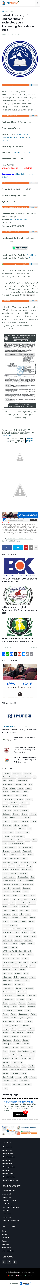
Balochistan (7, 137)
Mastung (24, 966)
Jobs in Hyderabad (8, 1167)
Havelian (13, 873)
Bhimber (33, 814)
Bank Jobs (25, 803)
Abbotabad (6, 773)
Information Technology (10, 884)
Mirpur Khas (7, 977)
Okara (5, 1003)
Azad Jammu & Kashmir (19, 792)
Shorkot (5, 1047)
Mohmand (24, 977)
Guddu (16, 862)
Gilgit (4, 858)
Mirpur (26, 973)
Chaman (14, 821)
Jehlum (25, 895)
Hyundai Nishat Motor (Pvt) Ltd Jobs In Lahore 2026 (19, 731)
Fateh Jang (13, 855)
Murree (26, 981)
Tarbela (31, 1066)
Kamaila (5, 906)
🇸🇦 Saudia (28, 1276)
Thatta (24, 1073)
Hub (32, 877)
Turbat (19, 1077)
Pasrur (15, 1007)
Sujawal (5, 1055)
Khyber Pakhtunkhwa (10, 925)
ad (34, 777)
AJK (30, 784)
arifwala (12, 788)
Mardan (17, 541)
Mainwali (21, 955)
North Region (31, 995)
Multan (33, 977)
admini (11, 780)
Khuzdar (23, 921)
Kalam (5, 903)
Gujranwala (24, 862)
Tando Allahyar (17, 1062)
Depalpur (6, 836)
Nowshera (20, 999)
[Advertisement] (20, 521)
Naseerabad (29, 988)
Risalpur (5, 1029)
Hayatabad (23, 873)
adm (4, 780)
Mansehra (6, 966)
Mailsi (13, 955)
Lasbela (14, 944)
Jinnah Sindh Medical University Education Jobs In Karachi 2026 (17, 640)
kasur (15, 914)
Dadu (11, 832)
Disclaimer (5, 1241)
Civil (29, 829)
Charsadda (24, 821)
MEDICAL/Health (19, 969)
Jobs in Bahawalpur (8, 1177)
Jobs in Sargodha (8, 1173)
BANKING (6, 806)
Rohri (13, 1029)
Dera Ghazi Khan (17, 836)
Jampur (25, 892)
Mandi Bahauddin (8, 962)
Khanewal (15, 918)
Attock (28, 788)
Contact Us (5, 1237)
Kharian (5, 921)
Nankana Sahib (8, 988)
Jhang (33, 895)
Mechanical (6, 969)
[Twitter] (18, 547)
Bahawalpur (19, 799)
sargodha (15, 1036)
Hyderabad (29, 881)
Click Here (29, 438)
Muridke (17, 981)
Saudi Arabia (25, 1036)
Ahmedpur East (21, 784)
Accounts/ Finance (9, 777)
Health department (9, 877)
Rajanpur (28, 1021)
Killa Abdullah (28, 929)
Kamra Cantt (24, 906)
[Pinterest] (26, 547)
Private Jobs (23, 1014)
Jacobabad (26, 888)
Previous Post (7, 647)
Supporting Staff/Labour (10, 1058)
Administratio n (22, 780)
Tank (23, 1066)
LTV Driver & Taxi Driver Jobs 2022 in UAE (17, 951)
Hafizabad (20, 866)
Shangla (25, 1040)
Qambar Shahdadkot (9, 1018)
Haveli (5, 873)
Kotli (4, 936)
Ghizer (23, 855)
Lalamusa (18, 940)
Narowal (18, 988)
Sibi (30, 1047)
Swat (30, 1058)
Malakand (6, 958)
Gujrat (34, 862)
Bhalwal (24, 814)
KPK (32, 134)
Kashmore (6, 914)
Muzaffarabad (7, 984)
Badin (17, 795)
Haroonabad (15, 869)
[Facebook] (7, 547)
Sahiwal (31, 1029)
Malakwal (16, 958)
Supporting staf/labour (27, 1055)
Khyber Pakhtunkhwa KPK (11, 929)
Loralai (5, 947)
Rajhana (5, 1025)
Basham (24, 810)
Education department (25, 539)
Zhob (4, 1088)
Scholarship (7, 1040)
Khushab (14, 921)
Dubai (34, 840)
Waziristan (27, 1084)
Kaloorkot (32, 903)
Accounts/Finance (24, 777)
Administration (12, 11)
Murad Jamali (7, 981)
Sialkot (23, 1047)
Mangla (33, 962)
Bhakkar (16, 814)
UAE (25, 1077)
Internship (6, 888)
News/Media (20, 995)
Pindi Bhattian (7, 1010)
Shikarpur (26, 1044)
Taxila (5, 1070)
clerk (4, 832)
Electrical (6, 851)
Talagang (6, 1062)
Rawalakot (15, 1025)
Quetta (29, 1018)
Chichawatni (7, 825)
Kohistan (25, 932)
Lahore (34, 936)
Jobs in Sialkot (7, 1163)
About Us (5, 1234)
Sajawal (5, 1032)
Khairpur (5, 918)
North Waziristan (8, 999)
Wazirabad (16, 1084)
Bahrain (28, 799)
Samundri (30, 1032)
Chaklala (26, 818)
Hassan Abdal (26, 869)
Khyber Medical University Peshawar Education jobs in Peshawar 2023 (24, 750)
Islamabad (16, 888)
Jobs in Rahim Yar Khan (10, 1180)
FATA (5, 855)
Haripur (5, 869)
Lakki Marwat (7, 940)
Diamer (20, 840)
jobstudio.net (6, 435)
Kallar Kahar (21, 903)
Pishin (27, 1010)
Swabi (24, 1058)
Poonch (13, 1014)
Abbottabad (17, 773)
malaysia (25, 958)
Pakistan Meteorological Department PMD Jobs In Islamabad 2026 (20, 610)
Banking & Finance (19, 806)
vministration (24, 1081)
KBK (21, 914)
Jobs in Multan (7, 1160)
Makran (29, 955)
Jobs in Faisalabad (8, 1157)
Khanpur (24, 918)
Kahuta (33, 899)
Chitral (14, 829)
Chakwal (6, 821)
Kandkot (5, 910)
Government (16, 152)
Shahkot (16, 1040)
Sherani (17, 1044)
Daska (27, 832)
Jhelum (5, 899)
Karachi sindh (24, 910)
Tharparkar (14, 1073)
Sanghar (5, 1036)
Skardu (12, 1051)
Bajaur (5, 803)
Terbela (5, 1073)
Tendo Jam (30, 1070)
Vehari (15, 1081)
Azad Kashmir (20, 137)
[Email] (31, 547)
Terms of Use (6, 1244)
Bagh (24, 795)
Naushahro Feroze (9, 992)
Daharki (18, 832)
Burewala (13, 818)
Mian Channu (7, 973)
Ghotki (30, 855)
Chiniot (16, 825)
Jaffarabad (16, 892)
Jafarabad (6, 892)
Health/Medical (23, 877)
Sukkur (14, 1055)
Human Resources (9, 881)
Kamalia (14, 906)
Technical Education (16, 1070)
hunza (20, 881)
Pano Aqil (6, 1007)
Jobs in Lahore (7, 1147)
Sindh (25, 134)
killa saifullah (7, 932)
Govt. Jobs (5, 541)
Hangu (29, 866)
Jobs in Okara (6, 1170)
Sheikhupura (7, 1044)
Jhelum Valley (15, 899)
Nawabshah (22, 992)
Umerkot (33, 1077)
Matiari (32, 966)
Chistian (5, 829)
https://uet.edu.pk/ (18, 220)
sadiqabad (22, 1029)
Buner (5, 818)
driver (27, 840)
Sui (34, 1051)
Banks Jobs (7, 810)
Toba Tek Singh (8, 1077)
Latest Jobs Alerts (8, 1251)
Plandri (5, 1014)
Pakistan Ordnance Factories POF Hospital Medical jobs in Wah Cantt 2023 (25, 760)
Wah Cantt (6, 1084)
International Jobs (27, 884)
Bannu (16, 810)
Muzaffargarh (19, 984)
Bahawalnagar (7, 799)
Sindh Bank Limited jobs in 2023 (24, 739)
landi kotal (28, 940)
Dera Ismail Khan (8, 840)
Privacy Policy (6, 1247)
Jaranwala (16, 895)
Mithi (15, 977)
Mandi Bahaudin (23, 962)
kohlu (33, 932)
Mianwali (18, 973)
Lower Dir (14, 947)
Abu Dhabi (27, 773)
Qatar (21, 1018)
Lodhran (30, 944)
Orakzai (12, 1003)
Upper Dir (6, 1081)
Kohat (17, 932)
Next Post (34, 647)
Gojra (24, 858)
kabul (25, 899)
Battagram (6, 814)
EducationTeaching (25, 847)
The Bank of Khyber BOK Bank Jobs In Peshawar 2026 (19, 580)
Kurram (18, 936)
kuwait (26, 936)
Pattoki (22, 1007)
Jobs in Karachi (7, 1150)
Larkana (5, 944)
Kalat (12, 903)
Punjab (18, 134)
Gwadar (11, 866)
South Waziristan (23, 1051)
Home (4, 11)
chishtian (25, 825)
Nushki (29, 999)
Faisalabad (16, 851)
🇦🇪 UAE (11, 1276)
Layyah (22, 944)
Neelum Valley (7, 995)
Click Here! (31, 255)
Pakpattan (31, 1003)
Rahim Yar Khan (8, 1021)
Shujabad (15, 1047)
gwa (4, 866)
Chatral (33, 821)
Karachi (14, 910)
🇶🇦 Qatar (19, 1276)
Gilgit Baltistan (14, 858)
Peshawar (31, 1007)
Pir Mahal (19, 1010)
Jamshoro (6, 895)
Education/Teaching (9, 847)
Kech (28, 914)
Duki (4, 843)
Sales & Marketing (17, 1032)
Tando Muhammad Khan (11, 1066)
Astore (21, 788)
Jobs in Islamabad (8, 1154)
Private (27, 152)
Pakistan (22, 1003)
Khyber (31, 921)
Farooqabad (27, 851)
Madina (5, 955)
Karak (34, 910)
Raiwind (19, 1021)
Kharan (32, 918)
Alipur (5, 788)
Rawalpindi (25, 1025)
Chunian (22, 829)
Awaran (5, 792)
